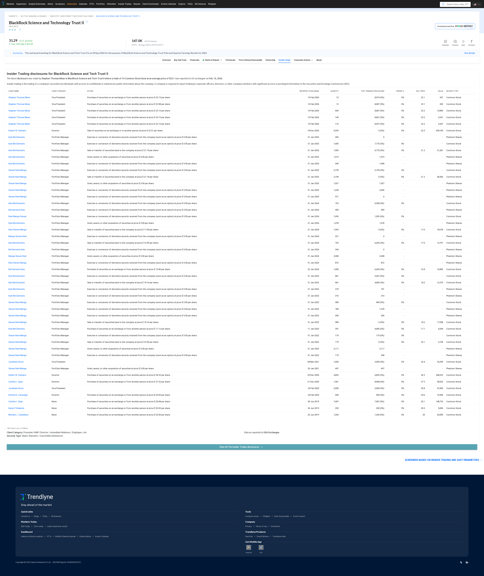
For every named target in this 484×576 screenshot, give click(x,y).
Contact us (25, 516)
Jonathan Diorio (16, 362)
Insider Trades (124, 4)
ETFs (92, 4)
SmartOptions (263, 536)
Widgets (212, 4)
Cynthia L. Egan (15, 381)
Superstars (21, 4)
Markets (10, 4)
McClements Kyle (16, 210)
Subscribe (72, 4)
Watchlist (111, 4)
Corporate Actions (302, 60)
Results (136, 4)
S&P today (25, 526)
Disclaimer (275, 526)
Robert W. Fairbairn (17, 130)
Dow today (38, 526)
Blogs (36, 516)
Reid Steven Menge (17, 229)
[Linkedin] (466, 562)
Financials (194, 60)
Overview (166, 60)
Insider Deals (285, 60)
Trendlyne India (279, 536)
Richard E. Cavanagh (18, 395)
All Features (200, 4)
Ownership (270, 60)
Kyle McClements (16, 137)
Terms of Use (261, 526)
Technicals (230, 60)
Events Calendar (168, 4)
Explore (181, 4)
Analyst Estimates (37, 4)
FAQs (190, 4)
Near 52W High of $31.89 (22, 44)
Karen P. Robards (16, 408)
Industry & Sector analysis (32, 536)
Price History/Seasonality (250, 60)
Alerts (50, 4)
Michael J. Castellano (18, 414)
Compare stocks (252, 516)
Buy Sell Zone (180, 60)
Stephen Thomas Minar (19, 97)
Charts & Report (212, 60)
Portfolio (100, 4)
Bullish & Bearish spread (65, 536)
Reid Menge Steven (17, 216)
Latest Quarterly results (57, 526)
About (319, 60)
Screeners (60, 4)
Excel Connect (299, 516)
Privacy (248, 526)
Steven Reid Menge (17, 170)
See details (469, 53)
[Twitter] (461, 562)
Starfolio (249, 536)
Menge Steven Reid (17, 236)
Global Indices (85, 536)
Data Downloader (151, 4)
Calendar (83, 4)
